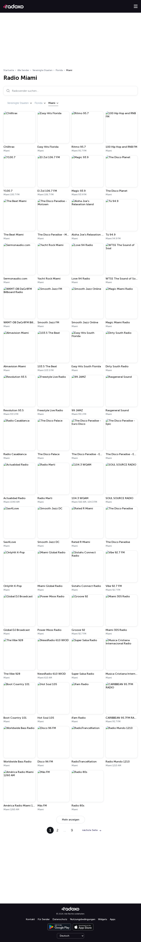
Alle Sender (23, 70)
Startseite (8, 70)
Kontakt (30, 919)
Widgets (102, 919)
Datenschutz (59, 919)
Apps (112, 919)
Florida (59, 70)
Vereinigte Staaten (42, 70)
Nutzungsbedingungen (82, 919)
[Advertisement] (70, 42)
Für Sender (44, 919)
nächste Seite (90, 830)
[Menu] (136, 6)
